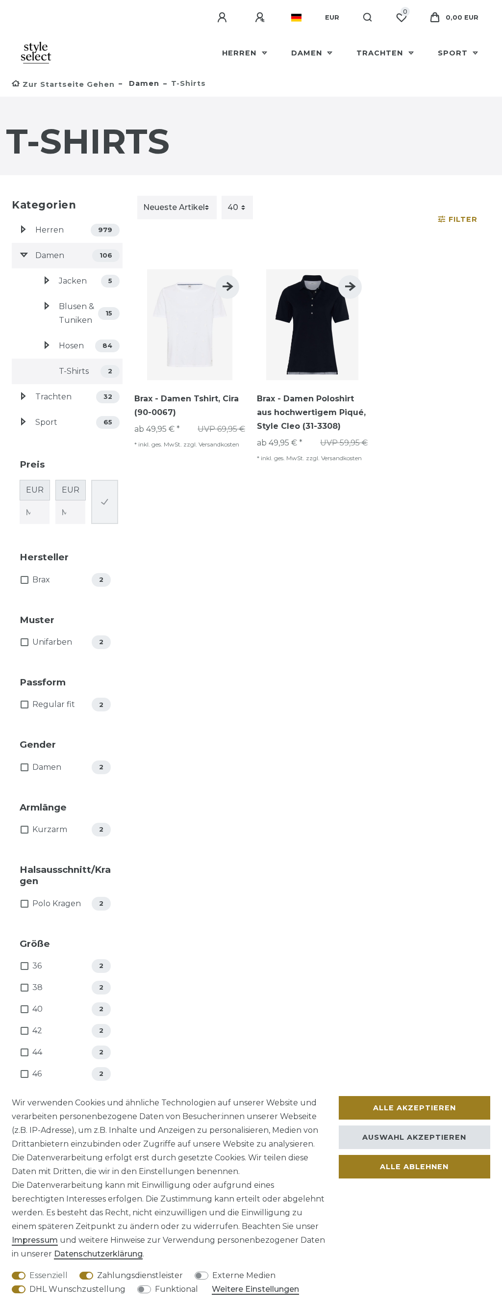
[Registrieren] (261, 17)
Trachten (380, 53)
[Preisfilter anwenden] (104, 502)
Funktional (176, 1289)
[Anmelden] (223, 17)
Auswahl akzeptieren (414, 1137)
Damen (308, 53)
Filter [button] (463, 219)
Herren (240, 53)
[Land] (296, 17)
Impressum (35, 1240)
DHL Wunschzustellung (77, 1289)
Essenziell (48, 1275)
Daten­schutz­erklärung (98, 1253)
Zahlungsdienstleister (140, 1275)
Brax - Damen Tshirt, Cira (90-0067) (186, 405)
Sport (454, 53)
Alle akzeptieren (414, 1107)
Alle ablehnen (414, 1166)
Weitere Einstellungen (255, 1289)
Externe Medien (244, 1275)
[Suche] (368, 17)
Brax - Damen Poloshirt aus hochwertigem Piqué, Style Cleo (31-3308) (311, 412)
